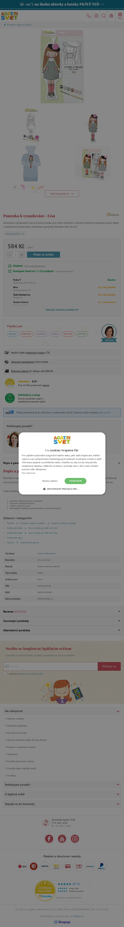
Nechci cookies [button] (49, 480)
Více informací (28, 473)
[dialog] (62, 463)
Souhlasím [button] (75, 481)
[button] (62, 489)
